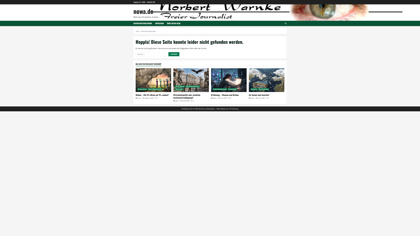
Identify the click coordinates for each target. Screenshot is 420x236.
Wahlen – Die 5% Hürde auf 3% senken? (152, 95)
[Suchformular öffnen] (286, 23)
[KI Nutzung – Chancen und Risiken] (229, 80)
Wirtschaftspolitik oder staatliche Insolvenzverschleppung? (186, 96)
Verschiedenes (263, 89)
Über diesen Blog (173, 23)
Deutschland (142, 89)
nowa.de (143, 11)
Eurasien (254, 89)
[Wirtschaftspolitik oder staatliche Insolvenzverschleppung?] (191, 80)
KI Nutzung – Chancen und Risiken (225, 95)
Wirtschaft (179, 89)
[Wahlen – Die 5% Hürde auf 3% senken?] (153, 80)
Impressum (159, 23)
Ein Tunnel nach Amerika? (259, 95)
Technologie (232, 89)
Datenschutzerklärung (142, 23)
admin (139, 98)
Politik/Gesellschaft (154, 89)
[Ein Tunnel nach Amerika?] (266, 80)
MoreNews (221, 109)
